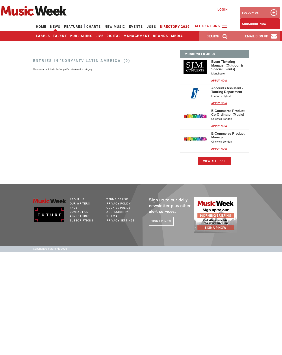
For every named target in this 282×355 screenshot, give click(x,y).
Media (177, 35)
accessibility (117, 212)
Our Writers (80, 203)
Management (137, 35)
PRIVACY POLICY (118, 203)
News (55, 26)
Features (73, 26)
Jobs (151, 26)
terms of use (117, 199)
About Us (77, 199)
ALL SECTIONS (208, 26)
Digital (113, 35)
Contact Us (79, 212)
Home (41, 26)
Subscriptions (81, 220)
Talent (60, 35)
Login (222, 9)
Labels (43, 35)
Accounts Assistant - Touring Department (227, 90)
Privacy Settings (120, 220)
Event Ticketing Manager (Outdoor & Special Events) (227, 65)
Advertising (79, 216)
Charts (93, 26)
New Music (115, 26)
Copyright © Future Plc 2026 (50, 248)
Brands (160, 35)
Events (136, 26)
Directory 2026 (175, 26)
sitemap (112, 216)
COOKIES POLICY (118, 207)
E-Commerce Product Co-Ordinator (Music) (228, 112)
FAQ (73, 207)
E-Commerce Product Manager (228, 135)
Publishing (81, 35)
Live (99, 35)
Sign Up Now (161, 221)
